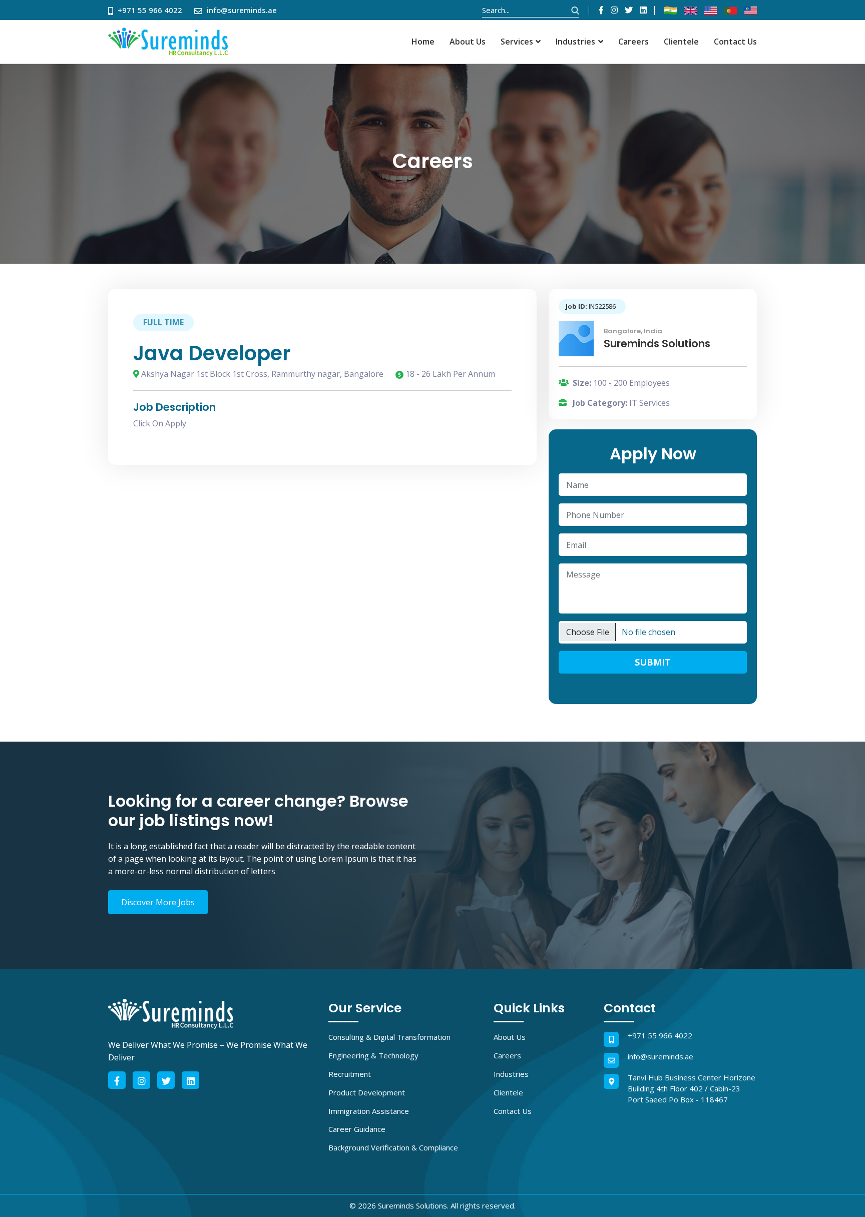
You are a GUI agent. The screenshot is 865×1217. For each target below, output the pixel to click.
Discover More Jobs (158, 902)
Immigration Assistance (368, 1111)
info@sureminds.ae (660, 1056)
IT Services (649, 402)
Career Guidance (356, 1129)
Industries (575, 41)
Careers (633, 41)
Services (517, 41)
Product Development (366, 1092)
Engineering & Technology (373, 1055)
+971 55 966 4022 (660, 1035)
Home (423, 41)
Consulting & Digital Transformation (389, 1037)
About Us (468, 41)
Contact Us (735, 41)
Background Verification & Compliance (393, 1147)
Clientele (681, 41)
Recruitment (349, 1074)
